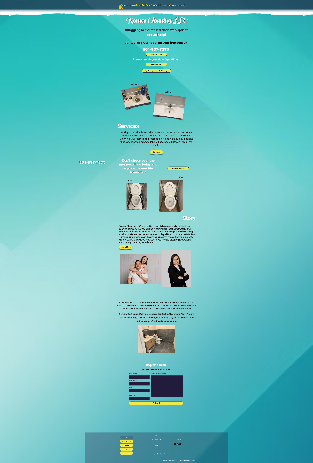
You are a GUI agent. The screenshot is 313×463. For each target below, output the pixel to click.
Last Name (133, 380)
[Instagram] (180, 444)
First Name (133, 373)
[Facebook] (178, 444)
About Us (126, 449)
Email (131, 387)
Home (126, 437)
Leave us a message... (159, 373)
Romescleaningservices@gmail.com (156, 59)
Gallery (127, 445)
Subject (132, 395)
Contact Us (126, 453)
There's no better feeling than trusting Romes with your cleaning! (154, 5)
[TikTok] (175, 444)
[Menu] (193, 5)
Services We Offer (127, 441)
